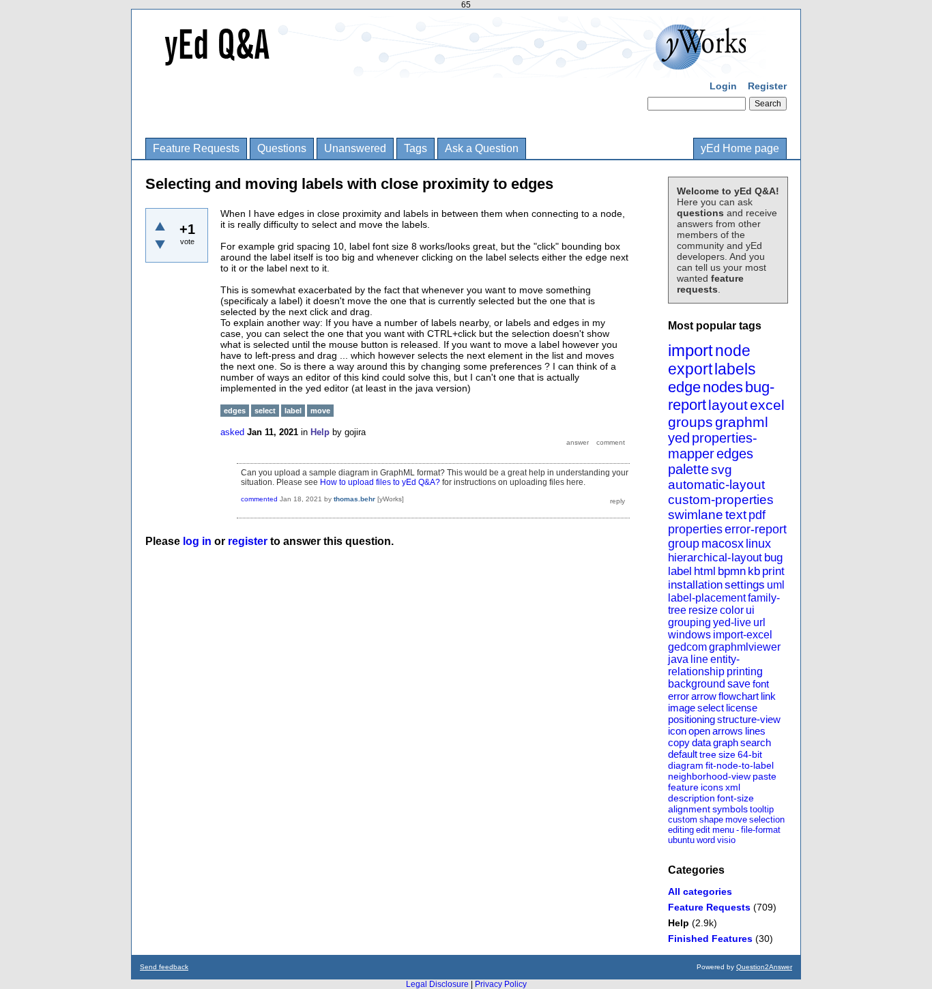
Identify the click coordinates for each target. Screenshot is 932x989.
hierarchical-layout (715, 557)
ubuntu (681, 840)
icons (712, 787)
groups (690, 422)
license (741, 707)
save (739, 684)
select (710, 707)
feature (683, 787)
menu (723, 830)
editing (681, 830)
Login (723, 85)
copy (679, 742)
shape (711, 819)
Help (678, 922)
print (773, 571)
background (696, 684)
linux (758, 543)
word (706, 840)
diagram (685, 765)
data (701, 742)
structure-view (749, 719)
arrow (703, 696)
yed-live (732, 622)
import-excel (742, 634)
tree (707, 754)
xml (732, 787)
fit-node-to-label (739, 765)
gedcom (687, 647)
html (705, 571)
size (727, 754)
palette (688, 469)
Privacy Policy (501, 984)
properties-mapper (712, 445)
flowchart (738, 696)
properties (695, 529)
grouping (689, 622)
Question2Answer (764, 967)
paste (764, 776)
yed (679, 437)
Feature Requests (196, 148)
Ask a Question (482, 148)
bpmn (732, 571)
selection (767, 819)
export (690, 369)
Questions (281, 148)
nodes (723, 387)
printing (745, 671)
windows (689, 634)
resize (703, 610)
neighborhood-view (709, 776)
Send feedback (164, 967)
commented (259, 499)
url (759, 622)
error (678, 696)
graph (725, 742)
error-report (756, 529)
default (682, 754)
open (699, 731)
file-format (761, 830)
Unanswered (355, 148)
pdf (757, 515)
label (680, 571)
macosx (722, 543)
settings (745, 584)
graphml (741, 422)
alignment (689, 808)
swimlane (695, 514)
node (733, 350)
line (699, 659)
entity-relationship (704, 665)
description (691, 798)
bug (773, 557)
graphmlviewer (745, 647)
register (247, 541)
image (681, 707)
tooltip (762, 809)
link (768, 696)
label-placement (707, 598)
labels (735, 369)
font (761, 684)
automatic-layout (716, 484)
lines (755, 731)
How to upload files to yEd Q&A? (380, 482)
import (690, 350)
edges (734, 453)
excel (767, 405)
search (755, 742)
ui (750, 610)
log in (197, 541)
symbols (730, 808)
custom (682, 819)
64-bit (750, 754)
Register (767, 85)
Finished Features (710, 938)
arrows (727, 731)
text (735, 514)
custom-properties (721, 499)
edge (684, 387)
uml (776, 585)
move (736, 819)
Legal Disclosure (437, 984)
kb (754, 571)
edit (703, 830)
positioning (691, 719)
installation (695, 584)
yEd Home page (740, 148)
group (683, 543)
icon (677, 731)
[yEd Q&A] (455, 68)
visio (726, 840)
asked (232, 432)
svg (721, 469)
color (732, 610)
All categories (700, 891)
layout (728, 405)
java (678, 659)
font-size (735, 798)
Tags (415, 148)
